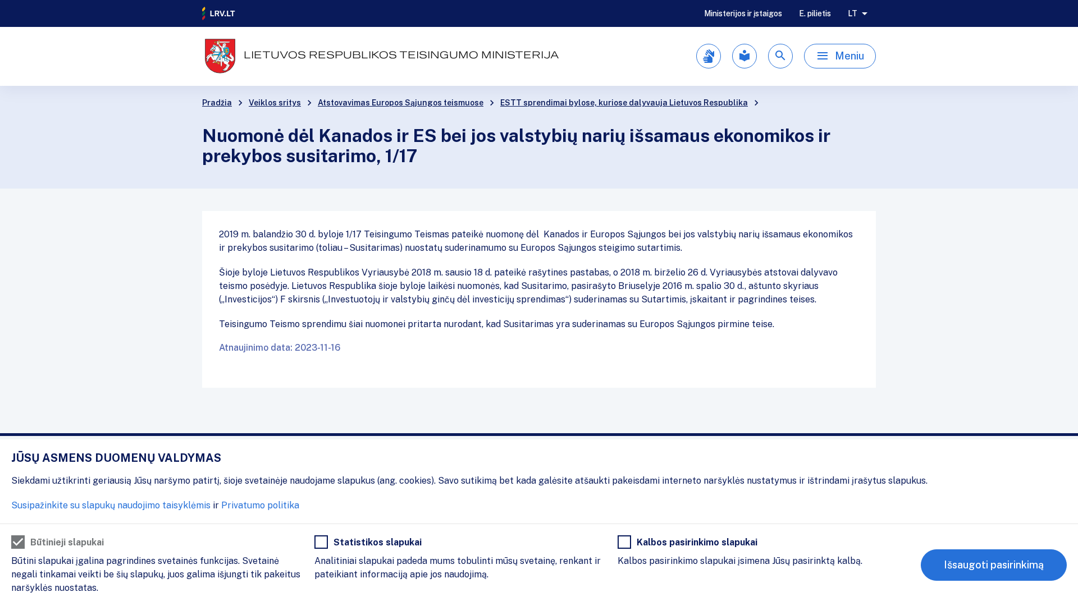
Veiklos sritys (275, 102)
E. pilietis (815, 13)
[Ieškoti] (780, 56)
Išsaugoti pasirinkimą (994, 565)
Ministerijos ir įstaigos (743, 13)
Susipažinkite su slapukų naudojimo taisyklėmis (111, 505)
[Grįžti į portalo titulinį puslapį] (219, 13)
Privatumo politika (260, 505)
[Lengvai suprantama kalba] (744, 56)
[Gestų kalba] (708, 56)
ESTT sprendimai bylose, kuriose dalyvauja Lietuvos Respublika (624, 102)
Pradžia (217, 102)
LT (852, 13)
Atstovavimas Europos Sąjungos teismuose (400, 102)
